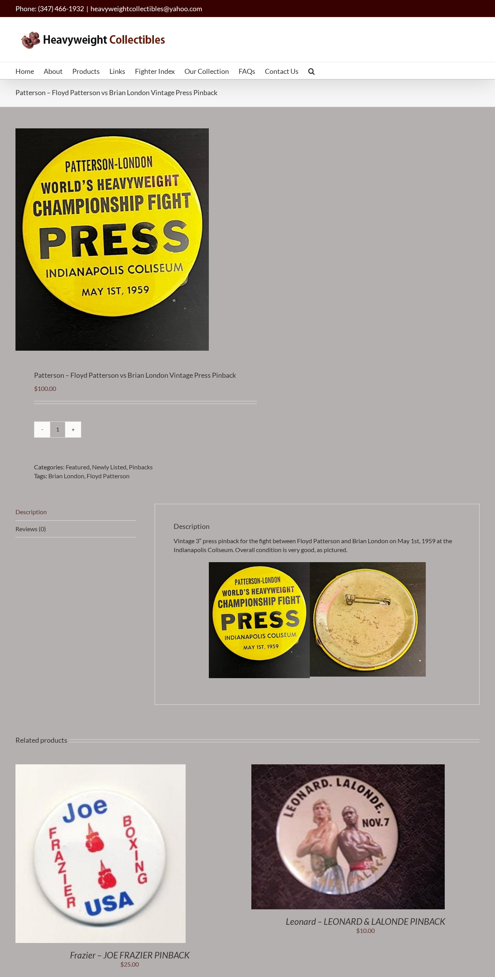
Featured (78, 467)
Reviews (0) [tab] (30, 528)
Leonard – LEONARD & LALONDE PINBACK (365, 921)
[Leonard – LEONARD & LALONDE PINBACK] (348, 768)
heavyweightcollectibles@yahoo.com (146, 8)
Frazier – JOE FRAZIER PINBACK (129, 955)
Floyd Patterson (108, 475)
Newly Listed (109, 467)
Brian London (66, 475)
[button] (311, 70)
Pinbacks (141, 467)
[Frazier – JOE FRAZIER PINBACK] (100, 768)
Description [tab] (31, 511)
